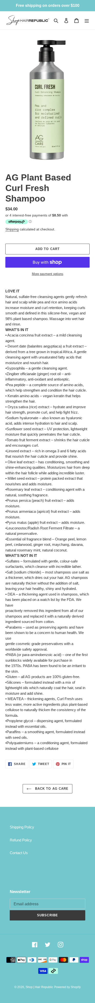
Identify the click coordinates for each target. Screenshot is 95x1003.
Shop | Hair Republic (39, 987)
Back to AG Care (51, 788)
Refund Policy (21, 840)
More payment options (47, 274)
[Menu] (87, 20)
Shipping (12, 229)
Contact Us (19, 853)
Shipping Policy (22, 827)
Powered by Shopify (67, 987)
